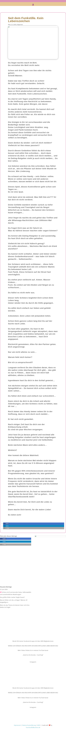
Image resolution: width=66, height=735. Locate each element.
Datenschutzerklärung (29, 725)
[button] (6, 523)
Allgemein (20, 24)
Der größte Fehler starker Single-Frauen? (12, 597)
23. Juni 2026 (4, 589)
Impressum (17, 725)
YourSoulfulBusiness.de (33, 727)
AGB (38, 725)
